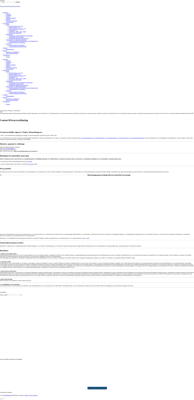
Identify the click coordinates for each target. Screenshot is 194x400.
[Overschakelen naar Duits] (100, 57)
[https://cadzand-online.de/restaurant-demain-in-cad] (48, 366)
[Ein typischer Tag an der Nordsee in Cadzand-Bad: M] (145, 374)
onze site (30, 161)
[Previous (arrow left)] (0, 399)
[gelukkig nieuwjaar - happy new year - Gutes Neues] (178, 381)
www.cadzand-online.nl (98, 138)
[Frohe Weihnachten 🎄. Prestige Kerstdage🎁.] (81, 372)
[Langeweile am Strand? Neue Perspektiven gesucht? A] (113, 373)
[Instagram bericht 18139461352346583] (81, 363)
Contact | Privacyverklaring (30, 395)
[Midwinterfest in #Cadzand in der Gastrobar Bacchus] (178, 363)
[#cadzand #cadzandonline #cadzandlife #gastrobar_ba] (16, 363)
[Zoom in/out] (5, 398)
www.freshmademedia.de (9, 148)
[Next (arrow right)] (2, 399)
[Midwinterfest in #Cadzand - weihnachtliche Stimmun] (16, 374)
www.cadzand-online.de (86, 138)
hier (84, 238)
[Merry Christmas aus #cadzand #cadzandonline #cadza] (48, 373)
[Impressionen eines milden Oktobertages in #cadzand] (178, 374)
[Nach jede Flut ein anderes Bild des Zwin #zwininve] (113, 378)
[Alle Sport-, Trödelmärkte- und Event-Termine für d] (145, 365)
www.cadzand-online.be (111, 138)
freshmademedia (8, 395)
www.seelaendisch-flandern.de (136, 138)
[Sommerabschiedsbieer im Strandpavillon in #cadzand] (16, 380)
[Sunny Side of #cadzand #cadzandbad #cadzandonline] (48, 378)
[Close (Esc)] (0, 398)
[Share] (2, 398)
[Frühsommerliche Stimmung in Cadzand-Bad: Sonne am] (81, 380)
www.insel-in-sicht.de (122, 138)
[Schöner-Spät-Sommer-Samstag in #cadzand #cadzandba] (113, 363)
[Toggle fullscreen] (3, 398)
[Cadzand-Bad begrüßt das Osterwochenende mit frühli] (145, 379)
